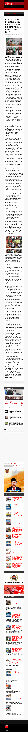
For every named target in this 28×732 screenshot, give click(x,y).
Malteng (14, 13)
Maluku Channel (13, 463)
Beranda (7, 13)
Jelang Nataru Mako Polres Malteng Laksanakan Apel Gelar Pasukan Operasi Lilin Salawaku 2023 (16, 424)
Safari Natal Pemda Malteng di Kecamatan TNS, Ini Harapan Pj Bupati (16, 417)
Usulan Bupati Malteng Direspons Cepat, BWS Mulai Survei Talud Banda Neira (17, 707)
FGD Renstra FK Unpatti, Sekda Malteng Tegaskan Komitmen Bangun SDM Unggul (17, 521)
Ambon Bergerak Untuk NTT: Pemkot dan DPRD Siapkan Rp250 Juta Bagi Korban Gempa (17, 499)
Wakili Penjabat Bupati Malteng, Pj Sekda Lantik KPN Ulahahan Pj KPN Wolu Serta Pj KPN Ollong (14, 403)
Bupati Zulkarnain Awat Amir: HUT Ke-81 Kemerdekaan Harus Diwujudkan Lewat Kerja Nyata (17, 565)
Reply (14, 34)
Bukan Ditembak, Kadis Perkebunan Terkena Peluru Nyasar (15, 411)
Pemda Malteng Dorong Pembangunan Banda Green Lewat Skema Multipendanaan (17, 650)
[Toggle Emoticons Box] (4, 434)
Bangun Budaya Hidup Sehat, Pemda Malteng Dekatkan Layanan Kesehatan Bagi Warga (17, 558)
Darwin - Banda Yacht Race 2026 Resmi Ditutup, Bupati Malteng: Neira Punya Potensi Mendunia (16, 697)
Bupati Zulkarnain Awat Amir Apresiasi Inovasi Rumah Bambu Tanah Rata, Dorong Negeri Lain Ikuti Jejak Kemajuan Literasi (17, 507)
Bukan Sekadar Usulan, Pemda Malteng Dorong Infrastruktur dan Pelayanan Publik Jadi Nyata (17, 514)
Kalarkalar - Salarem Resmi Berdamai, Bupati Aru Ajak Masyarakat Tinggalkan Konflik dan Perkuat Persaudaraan (17, 551)
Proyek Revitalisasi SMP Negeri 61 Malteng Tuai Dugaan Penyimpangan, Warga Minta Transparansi (17, 638)
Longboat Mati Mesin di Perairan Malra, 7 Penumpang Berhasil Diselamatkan (17, 536)
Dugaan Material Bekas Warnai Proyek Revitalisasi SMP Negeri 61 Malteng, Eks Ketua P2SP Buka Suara (17, 529)
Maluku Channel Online (16, 730)
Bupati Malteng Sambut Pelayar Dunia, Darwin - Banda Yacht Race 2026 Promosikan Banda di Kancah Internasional (17, 543)
